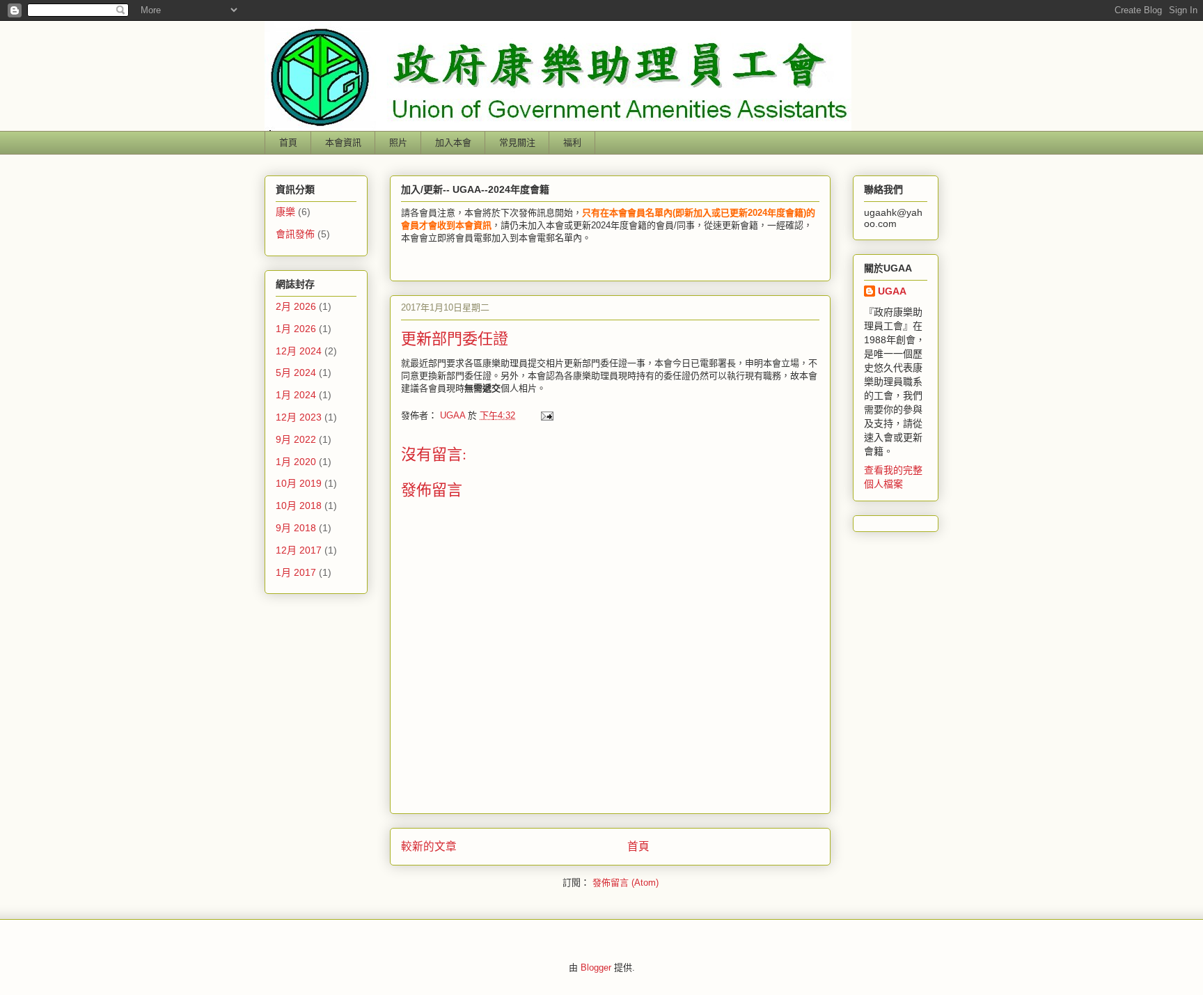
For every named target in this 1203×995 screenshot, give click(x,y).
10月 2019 (299, 483)
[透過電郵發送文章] (546, 415)
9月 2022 (296, 439)
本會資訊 (343, 142)
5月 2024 (296, 372)
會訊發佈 (295, 234)
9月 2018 (296, 527)
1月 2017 (296, 572)
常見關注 (517, 142)
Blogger (596, 967)
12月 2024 (299, 351)
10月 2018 (299, 505)
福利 (572, 142)
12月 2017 (299, 550)
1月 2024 (296, 394)
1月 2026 (296, 328)
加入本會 (453, 142)
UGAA (892, 291)
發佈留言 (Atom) (625, 882)
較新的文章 (429, 846)
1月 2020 (296, 461)
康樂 (285, 211)
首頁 (288, 142)
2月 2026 (296, 306)
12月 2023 (299, 417)
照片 (398, 142)
